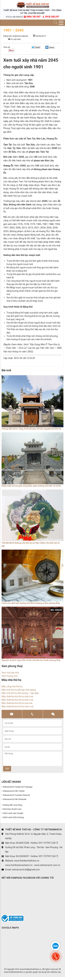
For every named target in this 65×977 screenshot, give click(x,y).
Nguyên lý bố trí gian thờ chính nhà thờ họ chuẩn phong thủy (31, 660)
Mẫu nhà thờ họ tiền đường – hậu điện (20, 693)
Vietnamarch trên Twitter (14, 791)
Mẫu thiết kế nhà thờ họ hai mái (17, 703)
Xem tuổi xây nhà (10, 672)
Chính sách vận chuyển (13, 813)
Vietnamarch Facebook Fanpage (17, 787)
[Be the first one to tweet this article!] (36, 48)
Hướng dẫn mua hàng (12, 805)
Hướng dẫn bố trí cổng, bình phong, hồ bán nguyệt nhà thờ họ (31, 429)
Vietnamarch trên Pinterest (14, 799)
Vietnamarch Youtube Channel (16, 795)
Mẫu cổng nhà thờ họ (12, 686)
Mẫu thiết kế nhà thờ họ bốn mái (17, 696)
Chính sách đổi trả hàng (13, 817)
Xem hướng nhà (10, 676)
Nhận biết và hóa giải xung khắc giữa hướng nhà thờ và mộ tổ (31, 486)
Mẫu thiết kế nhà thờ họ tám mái (17, 706)
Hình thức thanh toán (12, 809)
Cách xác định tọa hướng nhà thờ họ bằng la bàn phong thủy (31, 603)
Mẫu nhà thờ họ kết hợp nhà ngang (19, 690)
